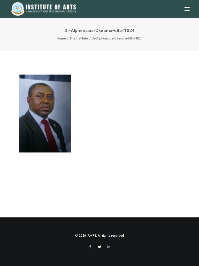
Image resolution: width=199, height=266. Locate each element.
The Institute (79, 38)
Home (61, 38)
